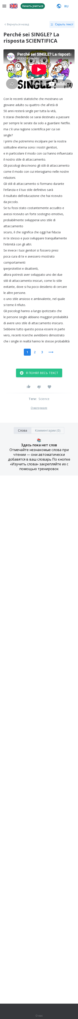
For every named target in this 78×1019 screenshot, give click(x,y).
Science (44, 399)
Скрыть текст (64, 24)
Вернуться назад (18, 24)
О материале (39, 408)
